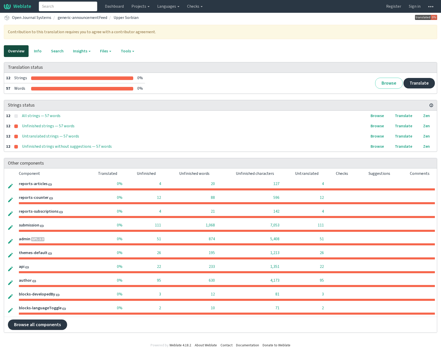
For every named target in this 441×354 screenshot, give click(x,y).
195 (212, 253)
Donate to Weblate (276, 345)
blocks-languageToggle (40, 308)
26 (159, 253)
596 (276, 197)
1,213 (274, 253)
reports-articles (33, 184)
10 (213, 308)
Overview (16, 51)
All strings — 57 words (41, 116)
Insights (80, 51)
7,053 (274, 225)
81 (277, 294)
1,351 (274, 266)
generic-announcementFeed (82, 17)
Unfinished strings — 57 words (48, 126)
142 (276, 211)
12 (159, 197)
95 (159, 280)
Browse (389, 83)
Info (38, 51)
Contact (226, 345)
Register (393, 6)
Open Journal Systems (31, 17)
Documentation (247, 345)
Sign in (415, 6)
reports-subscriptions (38, 211)
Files (104, 51)
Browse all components (37, 325)
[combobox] (68, 6)
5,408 (274, 239)
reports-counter (33, 197)
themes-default (33, 253)
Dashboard (114, 6)
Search (57, 51)
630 (212, 280)
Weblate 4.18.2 (180, 345)
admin (24, 239)
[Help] (430, 6)
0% (119, 184)
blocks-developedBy (37, 294)
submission (29, 225)
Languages (167, 6)
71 (277, 308)
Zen (426, 116)
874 (212, 239)
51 (159, 239)
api (21, 266)
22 (159, 266)
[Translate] (10, 185)
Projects (139, 6)
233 (212, 266)
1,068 (210, 225)
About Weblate (206, 345)
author (25, 280)
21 (213, 211)
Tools (126, 51)
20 (213, 184)
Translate (419, 83)
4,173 (274, 280)
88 (213, 197)
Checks (193, 6)
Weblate (22, 6)
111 (158, 225)
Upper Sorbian (126, 17)
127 (276, 184)
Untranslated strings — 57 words (50, 136)
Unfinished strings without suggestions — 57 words (67, 146)
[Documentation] (431, 105)
